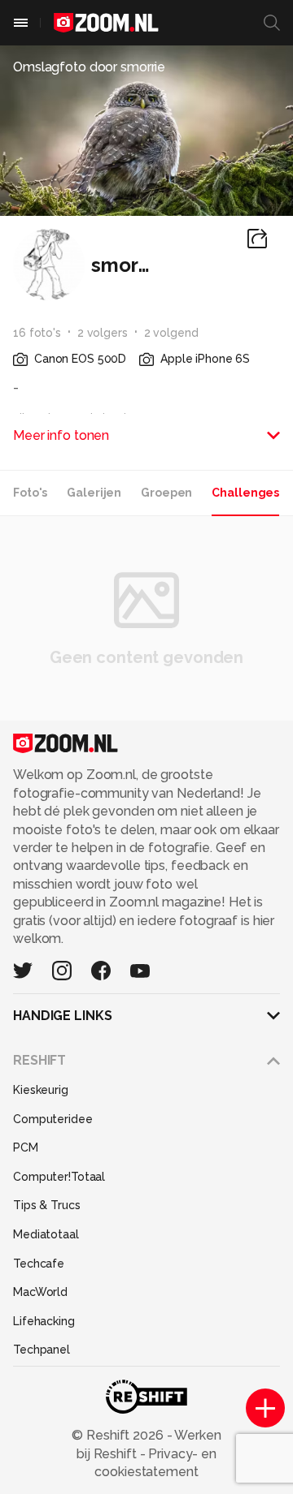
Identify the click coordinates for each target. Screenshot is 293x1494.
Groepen (166, 492)
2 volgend (171, 332)
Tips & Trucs (47, 1205)
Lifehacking (44, 1321)
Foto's (30, 492)
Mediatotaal (46, 1234)
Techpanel (41, 1349)
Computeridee (53, 1119)
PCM (25, 1147)
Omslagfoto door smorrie (89, 67)
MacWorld (40, 1291)
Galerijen (94, 492)
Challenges (245, 492)
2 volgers (102, 332)
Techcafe (38, 1263)
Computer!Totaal (59, 1176)
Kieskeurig (40, 1089)
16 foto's (37, 332)
